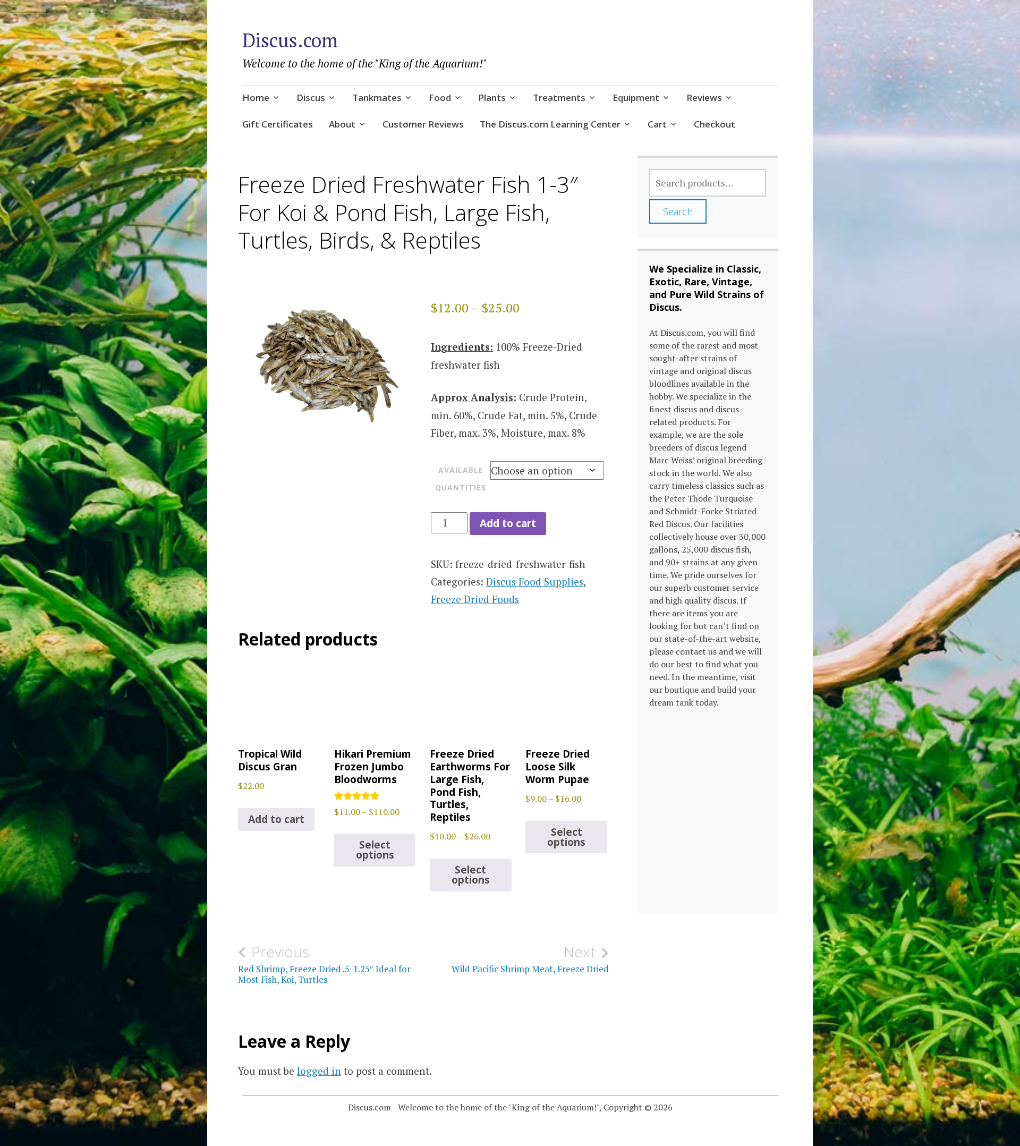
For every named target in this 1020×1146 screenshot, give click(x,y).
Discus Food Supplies (534, 581)
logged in (319, 1070)
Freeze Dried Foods (475, 599)
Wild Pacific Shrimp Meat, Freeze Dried (530, 959)
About (342, 124)
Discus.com (290, 40)
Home (255, 97)
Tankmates (377, 97)
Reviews (704, 97)
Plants (492, 97)
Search (678, 211)
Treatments (559, 97)
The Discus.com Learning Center (550, 124)
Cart (657, 124)
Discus (310, 97)
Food (440, 97)
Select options (375, 850)
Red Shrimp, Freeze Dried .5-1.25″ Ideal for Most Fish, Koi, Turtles (324, 964)
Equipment (636, 97)
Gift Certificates (277, 124)
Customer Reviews (423, 124)
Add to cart (508, 523)
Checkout (714, 124)
